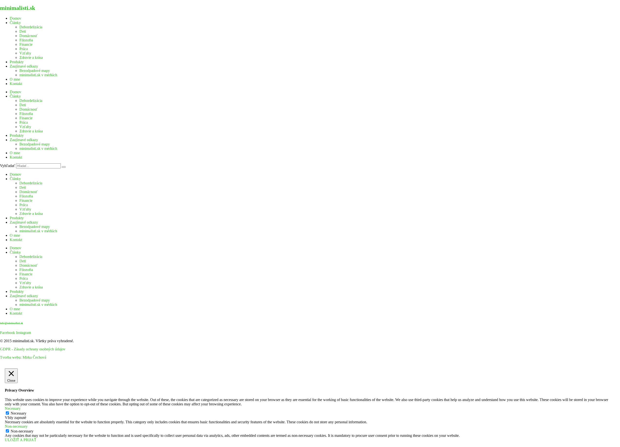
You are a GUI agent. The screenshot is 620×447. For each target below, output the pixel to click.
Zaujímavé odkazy (24, 66)
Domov (15, 18)
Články (15, 23)
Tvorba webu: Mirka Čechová (23, 357)
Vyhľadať (7, 166)
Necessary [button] (13, 408)
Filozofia (26, 40)
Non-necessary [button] (16, 426)
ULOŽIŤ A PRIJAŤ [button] (20, 440)
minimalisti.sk (17, 8)
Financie (25, 44)
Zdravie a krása (31, 57)
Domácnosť (28, 36)
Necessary (18, 413)
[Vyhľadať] (64, 167)
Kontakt (16, 84)
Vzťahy (25, 53)
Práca (23, 49)
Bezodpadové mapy (34, 70)
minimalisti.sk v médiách (38, 75)
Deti (22, 31)
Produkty (17, 62)
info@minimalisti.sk (11, 323)
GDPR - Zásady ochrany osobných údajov (32, 349)
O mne (15, 79)
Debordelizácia (30, 27)
